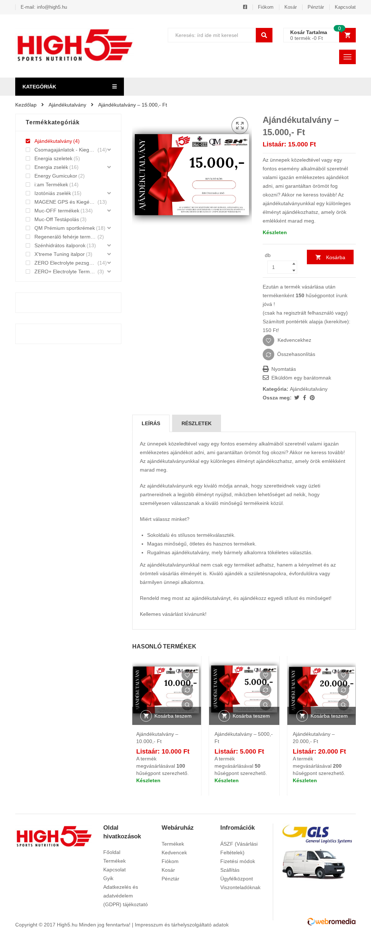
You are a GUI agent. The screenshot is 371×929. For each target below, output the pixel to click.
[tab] (151, 423)
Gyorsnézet (187, 704)
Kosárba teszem (333, 259)
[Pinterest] (312, 398)
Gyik (108, 878)
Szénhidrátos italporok (60, 245)
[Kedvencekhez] (187, 675)
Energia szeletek (53, 158)
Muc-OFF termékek (56, 210)
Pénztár (316, 7)
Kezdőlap (26, 105)
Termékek (114, 861)
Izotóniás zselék (52, 193)
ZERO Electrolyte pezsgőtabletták (65, 263)
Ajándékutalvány (67, 105)
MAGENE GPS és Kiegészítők (65, 202)
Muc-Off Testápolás (56, 219)
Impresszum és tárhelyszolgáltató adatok (182, 925)
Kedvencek (174, 852)
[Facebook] (305, 398)
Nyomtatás (283, 369)
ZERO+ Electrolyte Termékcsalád (65, 271)
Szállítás (229, 870)
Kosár (290, 7)
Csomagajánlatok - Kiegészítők (65, 150)
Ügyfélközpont (236, 879)
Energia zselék (51, 167)
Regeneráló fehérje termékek (65, 237)
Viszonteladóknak (240, 887)
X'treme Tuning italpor (59, 254)
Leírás (151, 423)
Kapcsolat (345, 7)
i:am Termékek (51, 184)
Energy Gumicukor (55, 176)
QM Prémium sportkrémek (64, 228)
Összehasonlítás (296, 354)
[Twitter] (297, 398)
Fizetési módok (237, 861)
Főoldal (111, 852)
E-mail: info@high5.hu (44, 7)
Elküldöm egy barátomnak (300, 378)
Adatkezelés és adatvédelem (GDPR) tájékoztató (125, 895)
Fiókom (266, 7)
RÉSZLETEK (197, 423)
